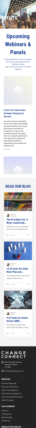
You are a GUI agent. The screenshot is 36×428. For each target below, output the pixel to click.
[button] (7, 149)
